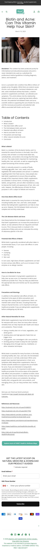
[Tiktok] (22, 534)
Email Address (7, 471)
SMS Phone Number (8, 481)
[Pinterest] (26, 534)
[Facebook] (12, 534)
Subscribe (20, 504)
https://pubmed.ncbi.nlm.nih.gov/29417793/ (16, 411)
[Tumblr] (29, 534)
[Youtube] (19, 534)
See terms (4, 499)
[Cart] (38, 12)
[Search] (6, 12)
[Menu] (2, 11)
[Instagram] (15, 534)
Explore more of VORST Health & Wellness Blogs (20, 443)
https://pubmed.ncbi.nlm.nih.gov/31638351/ (16, 407)
